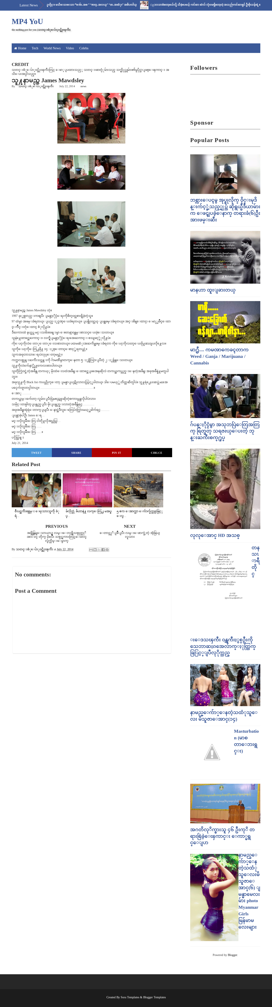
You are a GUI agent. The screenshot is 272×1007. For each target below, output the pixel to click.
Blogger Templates (154, 997)
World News (52, 48)
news (83, 86)
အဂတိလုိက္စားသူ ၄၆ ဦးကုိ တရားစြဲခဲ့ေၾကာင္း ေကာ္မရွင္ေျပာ (222, 836)
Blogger (232, 955)
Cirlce (156, 452)
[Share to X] (99, 550)
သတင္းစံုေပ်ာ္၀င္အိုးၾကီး (36, 86)
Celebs (83, 48)
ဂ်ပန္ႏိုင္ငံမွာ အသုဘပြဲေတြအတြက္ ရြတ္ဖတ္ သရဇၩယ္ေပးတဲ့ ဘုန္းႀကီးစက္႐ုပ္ (225, 431)
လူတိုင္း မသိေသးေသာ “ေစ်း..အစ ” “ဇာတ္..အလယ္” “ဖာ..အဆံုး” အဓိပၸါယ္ (70, 4)
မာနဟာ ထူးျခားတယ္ (213, 290)
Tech (35, 48)
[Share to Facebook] (103, 550)
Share (76, 452)
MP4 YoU (27, 21)
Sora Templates (130, 997)
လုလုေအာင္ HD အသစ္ (215, 535)
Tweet (36, 452)
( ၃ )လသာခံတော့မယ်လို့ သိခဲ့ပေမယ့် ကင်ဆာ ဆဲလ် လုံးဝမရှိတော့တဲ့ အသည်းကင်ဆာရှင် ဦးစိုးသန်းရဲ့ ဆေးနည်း (189, 4)
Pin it (116, 452)
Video (70, 48)
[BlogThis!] (95, 550)
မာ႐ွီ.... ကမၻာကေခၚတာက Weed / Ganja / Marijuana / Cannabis (219, 356)
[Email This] (91, 550)
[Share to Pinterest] (107, 550)
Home (22, 48)
